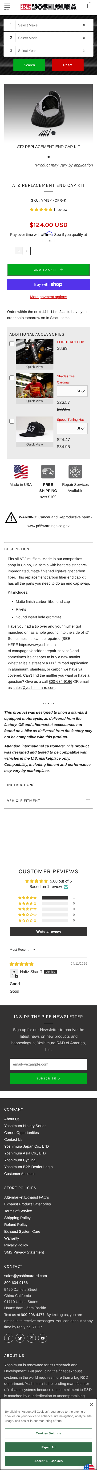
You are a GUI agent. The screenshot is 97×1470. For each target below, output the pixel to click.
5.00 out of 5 (61, 881)
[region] (48, 1434)
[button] (41, 210)
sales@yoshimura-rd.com (34, 688)
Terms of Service (18, 1211)
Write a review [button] (48, 931)
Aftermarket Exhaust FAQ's (26, 1197)
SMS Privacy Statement (24, 1252)
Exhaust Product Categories (27, 1204)
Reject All (48, 1447)
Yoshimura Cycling (20, 1160)
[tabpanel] (48, 117)
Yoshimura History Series (25, 1126)
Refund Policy (16, 1225)
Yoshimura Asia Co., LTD (25, 1153)
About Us (12, 1119)
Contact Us (13, 1139)
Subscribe (46, 1078)
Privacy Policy (16, 1245)
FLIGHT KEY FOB (70, 342)
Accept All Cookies (48, 1461)
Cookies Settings (48, 1433)
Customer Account (19, 1174)
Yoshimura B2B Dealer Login (28, 1167)
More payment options (48, 297)
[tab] (49, 157)
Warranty (11, 1238)
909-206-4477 (32, 1315)
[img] (21, 964)
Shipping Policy (17, 1218)
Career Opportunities (21, 1133)
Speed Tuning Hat (70, 419)
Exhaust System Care (22, 1231)
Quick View (34, 367)
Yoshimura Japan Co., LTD (26, 1146)
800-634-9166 (60, 681)
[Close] (91, 1404)
